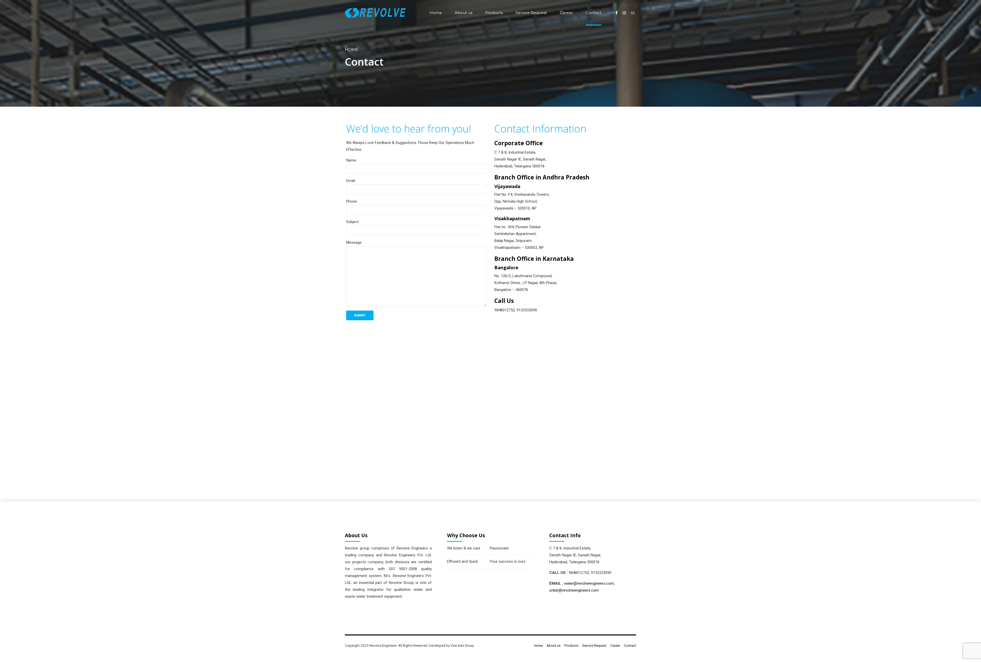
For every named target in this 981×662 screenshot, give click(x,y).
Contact (593, 12)
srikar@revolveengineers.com (574, 590)
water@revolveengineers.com (589, 583)
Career (566, 12)
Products (494, 12)
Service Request (531, 12)
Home (435, 12)
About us (463, 12)
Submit (360, 315)
